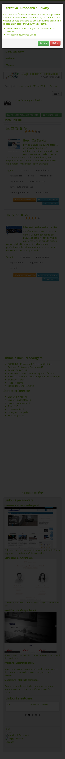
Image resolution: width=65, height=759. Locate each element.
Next (54, 706)
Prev (11, 706)
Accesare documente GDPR (21, 34)
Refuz (55, 43)
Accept (43, 43)
